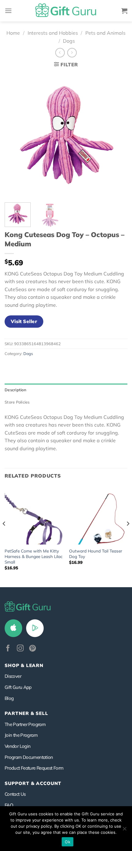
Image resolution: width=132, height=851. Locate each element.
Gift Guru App (18, 687)
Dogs (69, 41)
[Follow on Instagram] (20, 649)
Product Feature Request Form (34, 768)
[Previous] (14, 135)
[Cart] (124, 11)
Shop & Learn (24, 665)
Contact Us (15, 794)
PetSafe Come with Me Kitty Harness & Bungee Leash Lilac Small (34, 556)
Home (13, 33)
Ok (67, 841)
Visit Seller (24, 321)
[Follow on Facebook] (8, 649)
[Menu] (8, 10)
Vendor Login (17, 746)
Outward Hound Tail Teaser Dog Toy (95, 553)
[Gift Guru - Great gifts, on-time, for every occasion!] (66, 11)
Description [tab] (15, 389)
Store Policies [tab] (17, 402)
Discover (13, 676)
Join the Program (21, 735)
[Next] (117, 135)
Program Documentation (29, 757)
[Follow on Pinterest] (32, 649)
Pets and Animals (105, 33)
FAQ (9, 805)
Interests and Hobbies (53, 33)
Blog (9, 698)
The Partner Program (25, 724)
